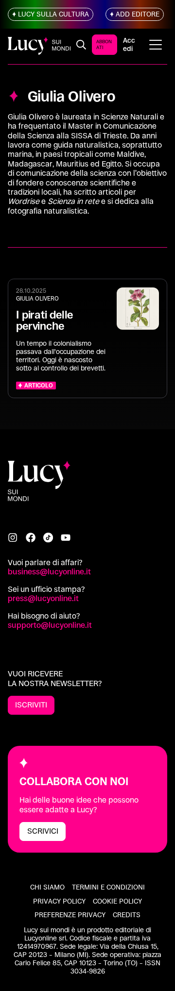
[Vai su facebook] (30, 537)
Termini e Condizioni (108, 887)
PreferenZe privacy (70, 914)
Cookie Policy (117, 901)
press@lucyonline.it (43, 598)
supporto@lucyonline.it (50, 625)
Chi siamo (47, 887)
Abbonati (104, 44)
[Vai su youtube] (65, 537)
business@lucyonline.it (49, 571)
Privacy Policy (59, 901)
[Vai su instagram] (13, 537)
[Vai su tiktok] (48, 537)
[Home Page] (39, 44)
